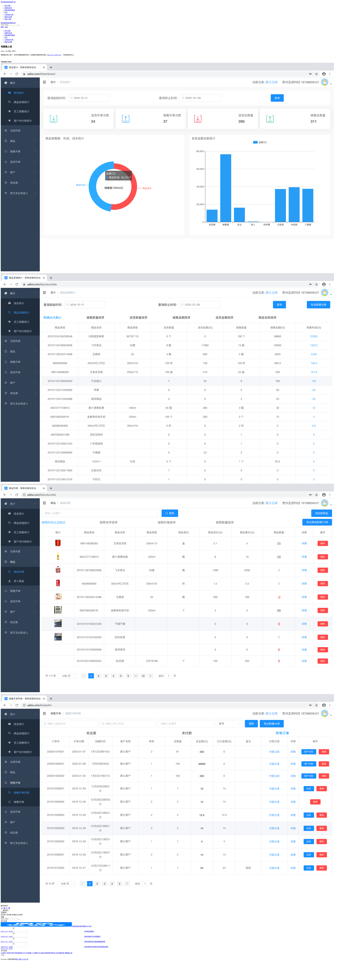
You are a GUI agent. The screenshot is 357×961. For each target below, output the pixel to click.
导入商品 (41, 953)
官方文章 (7, 6)
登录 (5, 19)
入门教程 (35, 953)
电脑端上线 (68, 953)
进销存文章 (8, 8)
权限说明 (47, 953)
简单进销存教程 (9, 10)
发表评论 (3, 912)
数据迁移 (61, 953)
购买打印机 (11, 953)
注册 (9, 19)
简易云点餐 (8, 17)
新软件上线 (54, 953)
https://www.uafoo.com (54, 55)
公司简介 (4, 953)
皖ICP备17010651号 (22, 959)
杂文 (5, 12)
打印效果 (28, 953)
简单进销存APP (20, 953)
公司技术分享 (8, 14)
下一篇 (8, 908)
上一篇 (3, 908)
